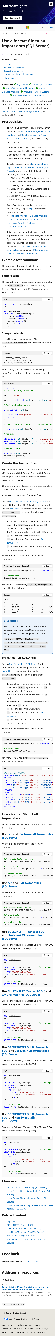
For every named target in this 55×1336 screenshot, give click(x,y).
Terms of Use (7, 1332)
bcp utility (14, 508)
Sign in (50, 27)
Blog (36, 1325)
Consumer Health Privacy (36, 1328)
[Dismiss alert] (51, 4)
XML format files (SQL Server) (23, 664)
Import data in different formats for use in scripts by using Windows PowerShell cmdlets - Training (25, 1288)
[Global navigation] (2, 27)
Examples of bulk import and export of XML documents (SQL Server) (27, 167)
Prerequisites (9, 64)
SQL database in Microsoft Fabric (29, 95)
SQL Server (21, 33)
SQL (12, 33)
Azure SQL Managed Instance (20, 88)
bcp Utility (12, 1221)
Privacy (17, 1328)
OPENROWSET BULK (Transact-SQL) (24, 1228)
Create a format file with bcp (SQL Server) (22, 111)
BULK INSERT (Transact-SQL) (26, 931)
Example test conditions (14, 67)
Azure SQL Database (42, 84)
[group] (27, 422)
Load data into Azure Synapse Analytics (28, 215)
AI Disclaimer (7, 1325)
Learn (5, 33)
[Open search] (43, 27)
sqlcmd (23, 138)
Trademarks (21, 1332)
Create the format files (13, 71)
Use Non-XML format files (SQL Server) (28, 501)
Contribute (6, 1328)
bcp (30, 208)
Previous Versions (24, 1325)
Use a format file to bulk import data (19, 74)
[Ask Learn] (46, 33)
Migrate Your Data (18, 226)
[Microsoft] (27, 27)
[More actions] (50, 33)
